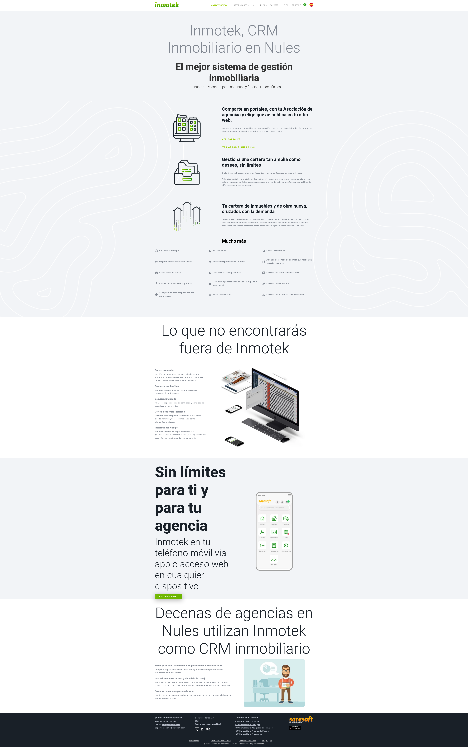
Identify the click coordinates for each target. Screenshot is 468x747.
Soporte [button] (274, 5)
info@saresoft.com (171, 724)
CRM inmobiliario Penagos (247, 724)
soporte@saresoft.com (174, 728)
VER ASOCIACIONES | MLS (238, 147)
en (263, 741)
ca (271, 741)
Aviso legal (194, 741)
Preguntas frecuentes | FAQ (208, 724)
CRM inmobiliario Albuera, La (248, 734)
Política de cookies (247, 741)
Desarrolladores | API (204, 718)
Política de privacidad (221, 741)
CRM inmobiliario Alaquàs (247, 721)
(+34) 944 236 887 (167, 721)
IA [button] (254, 5)
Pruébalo (296, 5)
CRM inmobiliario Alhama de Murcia (252, 731)
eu (267, 741)
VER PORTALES (231, 139)
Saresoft (260, 744)
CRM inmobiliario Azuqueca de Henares (254, 728)
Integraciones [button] (240, 5)
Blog (286, 5)
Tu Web (263, 5)
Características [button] (219, 5)
